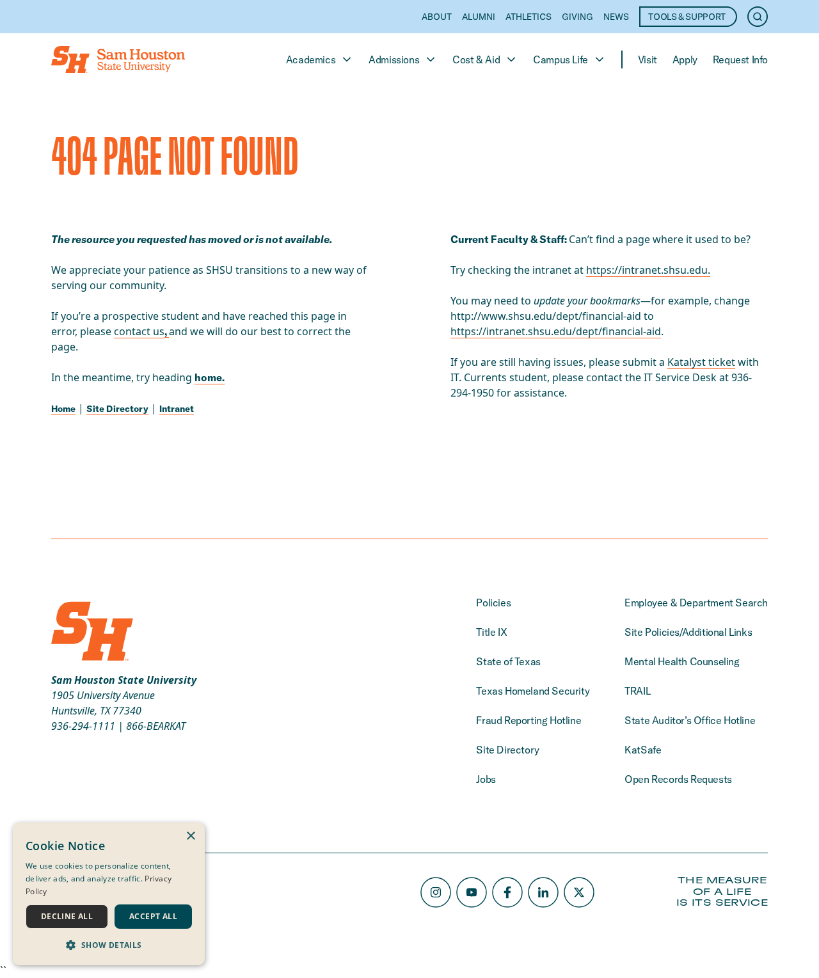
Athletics (528, 16)
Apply (684, 59)
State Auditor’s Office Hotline (689, 720)
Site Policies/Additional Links (688, 632)
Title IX (491, 632)
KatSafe (642, 749)
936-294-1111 (83, 726)
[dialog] (109, 894)
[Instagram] (435, 892)
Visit (647, 59)
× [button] (190, 836)
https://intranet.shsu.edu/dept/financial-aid (555, 331)
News (616, 16)
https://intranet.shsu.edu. (648, 270)
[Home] (118, 59)
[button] (109, 944)
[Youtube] (471, 892)
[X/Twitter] (579, 892)
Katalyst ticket (701, 362)
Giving (577, 16)
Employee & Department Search (696, 602)
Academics (310, 59)
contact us (139, 331)
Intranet (176, 408)
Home (63, 408)
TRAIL (637, 690)
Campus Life (560, 59)
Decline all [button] (67, 916)
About (437, 16)
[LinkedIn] (543, 892)
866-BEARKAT (156, 726)
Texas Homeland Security (532, 690)
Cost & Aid (476, 59)
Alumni (478, 16)
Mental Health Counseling (681, 661)
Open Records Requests (678, 779)
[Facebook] (507, 892)
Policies (493, 602)
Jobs (485, 779)
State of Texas (508, 661)
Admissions (394, 59)
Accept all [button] (153, 916)
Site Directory (117, 408)
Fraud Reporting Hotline (528, 720)
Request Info (740, 59)
